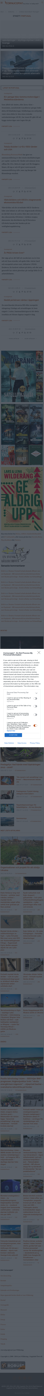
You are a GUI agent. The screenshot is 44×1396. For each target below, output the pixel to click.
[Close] (39, 653)
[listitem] (22, 693)
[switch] (35, 698)
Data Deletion (9, 743)
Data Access (22, 743)
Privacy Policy (35, 743)
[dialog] (22, 698)
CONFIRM (13, 735)
